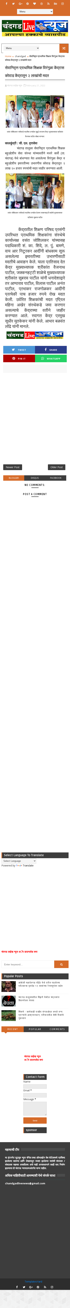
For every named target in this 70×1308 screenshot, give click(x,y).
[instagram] (62, 3)
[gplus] (20, 3)
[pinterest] (27, 3)
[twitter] (13, 3)
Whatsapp (53, 358)
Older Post (56, 467)
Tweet (22, 349)
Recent (12, 1029)
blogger (14, 477)
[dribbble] (41, 3)
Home (8, 56)
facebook (55, 477)
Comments (57, 1029)
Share (53, 349)
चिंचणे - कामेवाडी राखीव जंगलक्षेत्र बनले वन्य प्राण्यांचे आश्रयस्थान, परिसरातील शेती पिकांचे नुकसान (41, 1015)
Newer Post (13, 467)
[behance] (55, 3)
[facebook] (6, 3)
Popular (35, 1029)
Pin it (22, 358)
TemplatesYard (33, 1281)
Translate (28, 865)
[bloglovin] (34, 3)
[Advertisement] (35, 420)
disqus (35, 477)
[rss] (48, 3)
